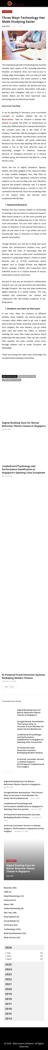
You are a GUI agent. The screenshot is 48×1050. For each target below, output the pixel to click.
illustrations (7, 119)
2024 (8, 969)
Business (8, 887)
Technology (7, 11)
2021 (8, 984)
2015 (8, 1013)
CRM (6, 891)
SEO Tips (8, 912)
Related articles (10, 376)
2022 (8, 979)
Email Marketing (11, 896)
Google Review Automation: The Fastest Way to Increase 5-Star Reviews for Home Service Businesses (30, 725)
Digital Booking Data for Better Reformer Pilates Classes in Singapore (24, 424)
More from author (27, 376)
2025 (8, 964)
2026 (8, 947)
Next (12, 687)
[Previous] (6, 772)
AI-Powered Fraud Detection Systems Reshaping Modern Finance (23, 676)
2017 (8, 1004)
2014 (8, 1018)
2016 (8, 1008)
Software (8, 925)
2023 (8, 974)
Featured (8, 900)
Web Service (10, 937)
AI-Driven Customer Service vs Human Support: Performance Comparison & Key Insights (30, 763)
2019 (8, 994)
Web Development (13, 933)
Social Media (10, 921)
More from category (11, 380)
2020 (8, 989)
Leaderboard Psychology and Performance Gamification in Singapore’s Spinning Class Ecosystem (23, 469)
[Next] (10, 772)
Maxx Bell (6, 26)
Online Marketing (12, 908)
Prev (6, 687)
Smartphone (10, 916)
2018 (8, 999)
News (6, 904)
